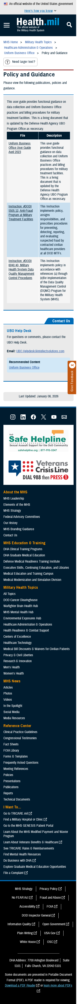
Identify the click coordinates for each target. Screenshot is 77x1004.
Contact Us (10, 535)
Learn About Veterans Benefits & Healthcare (30, 842)
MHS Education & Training (24, 543)
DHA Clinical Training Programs (22, 549)
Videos (7, 700)
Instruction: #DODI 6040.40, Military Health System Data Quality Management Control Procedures (21, 269)
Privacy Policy (49, 889)
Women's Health (13, 673)
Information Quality (19, 924)
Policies (8, 775)
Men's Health (11, 667)
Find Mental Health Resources (22, 854)
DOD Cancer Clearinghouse (20, 600)
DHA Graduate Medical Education (24, 555)
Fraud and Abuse (50, 897)
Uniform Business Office (24, 367)
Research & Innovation (17, 661)
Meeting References (15, 769)
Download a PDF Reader (20, 985)
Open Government (53, 924)
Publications (11, 787)
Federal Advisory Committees (21, 517)
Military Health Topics (20, 587)
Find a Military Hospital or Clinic (23, 819)
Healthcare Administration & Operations (27, 624)
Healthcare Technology (17, 643)
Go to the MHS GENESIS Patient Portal (28, 826)
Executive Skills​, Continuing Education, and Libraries (36, 568)
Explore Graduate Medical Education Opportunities (34, 867)
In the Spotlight (12, 706)
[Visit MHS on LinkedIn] (23, 418)
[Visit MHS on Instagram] (12, 418)
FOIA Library (11, 750)
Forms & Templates (15, 756)
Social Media (11, 712)
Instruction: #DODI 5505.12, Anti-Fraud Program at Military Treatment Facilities (21, 212)
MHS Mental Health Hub (18, 612)
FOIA (50, 906)
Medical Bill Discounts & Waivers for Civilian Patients (36, 649)
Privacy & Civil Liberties (18, 655)
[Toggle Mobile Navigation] (6, 25)
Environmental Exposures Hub (22, 618)
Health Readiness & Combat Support (26, 630)
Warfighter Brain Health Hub (20, 606)
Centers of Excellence (17, 636)
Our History (10, 523)
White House (28, 942)
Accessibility (27, 906)
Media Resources (14, 718)
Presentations (12, 781)
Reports (8, 793)
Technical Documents (16, 799)
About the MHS (15, 492)
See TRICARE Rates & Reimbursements (28, 848)
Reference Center (17, 725)
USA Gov (50, 933)
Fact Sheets (11, 744)
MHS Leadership (13, 498)
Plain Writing (25, 933)
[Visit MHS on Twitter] (43, 418)
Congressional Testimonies (20, 738)
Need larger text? (23, 62)
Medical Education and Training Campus (28, 573)
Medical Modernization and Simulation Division (32, 580)
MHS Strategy (12, 510)
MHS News (11, 681)
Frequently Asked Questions (20, 763)
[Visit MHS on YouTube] (53, 418)
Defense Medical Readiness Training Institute (31, 561)
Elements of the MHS (16, 505)
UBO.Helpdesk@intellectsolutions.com (40, 351)
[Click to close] (72, 365)
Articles (8, 687)
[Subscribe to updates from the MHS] (64, 418)
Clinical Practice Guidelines (20, 732)
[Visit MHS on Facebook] (33, 418)
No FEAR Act (20, 897)
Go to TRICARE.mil (15, 813)
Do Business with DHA (17, 860)
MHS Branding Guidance (18, 529)
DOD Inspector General (36, 915)
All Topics (9, 594)
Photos (7, 693)
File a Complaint (13, 873)
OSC (50, 942)
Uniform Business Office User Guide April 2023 (20, 147)
